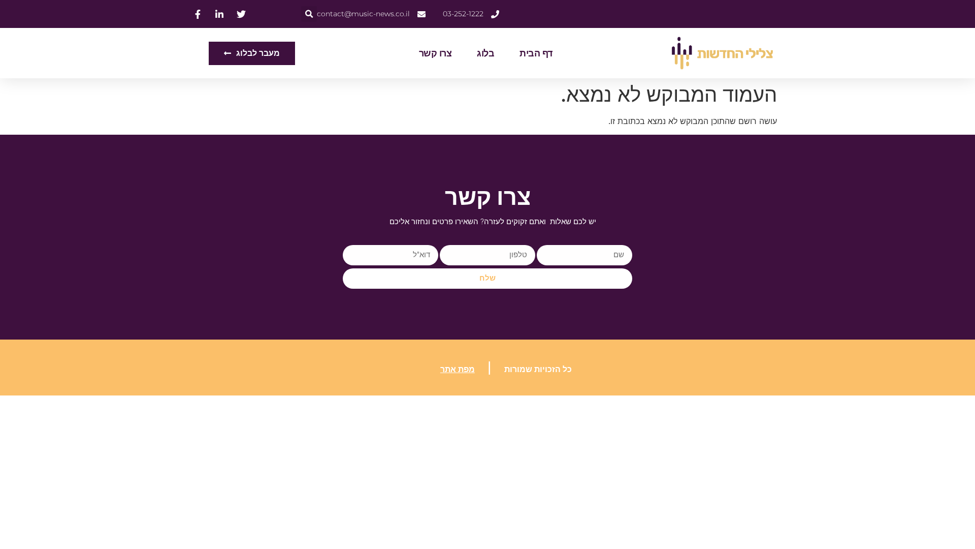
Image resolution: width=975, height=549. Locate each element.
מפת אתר (457, 369)
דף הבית (535, 53)
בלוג (485, 53)
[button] (309, 14)
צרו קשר (435, 53)
